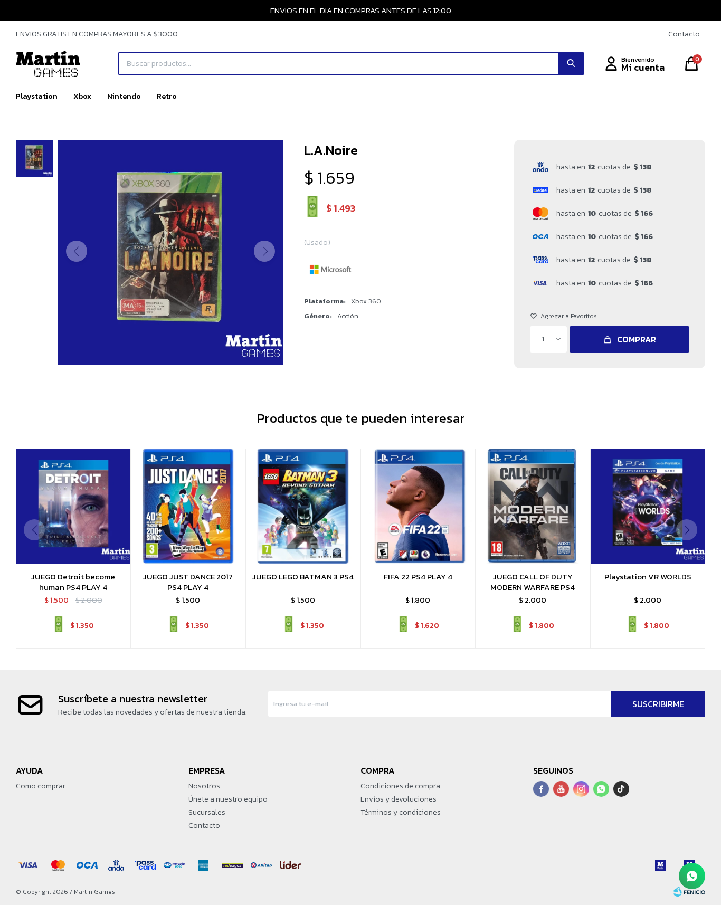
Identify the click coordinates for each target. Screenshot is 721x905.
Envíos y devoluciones (398, 799)
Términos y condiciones (400, 812)
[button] (571, 63)
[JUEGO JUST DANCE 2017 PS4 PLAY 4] (188, 506)
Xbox (82, 96)
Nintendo (124, 96)
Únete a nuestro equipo (228, 799)
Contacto (684, 34)
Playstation (37, 96)
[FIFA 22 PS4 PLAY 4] (418, 506)
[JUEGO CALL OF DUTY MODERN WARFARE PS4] (533, 506)
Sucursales (206, 812)
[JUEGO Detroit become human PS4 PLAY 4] (73, 506)
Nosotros (204, 786)
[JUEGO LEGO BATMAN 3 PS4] (302, 506)
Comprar (636, 339)
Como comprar (40, 786)
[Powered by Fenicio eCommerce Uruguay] (689, 892)
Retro (167, 96)
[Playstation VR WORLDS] (647, 506)
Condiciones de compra (400, 786)
